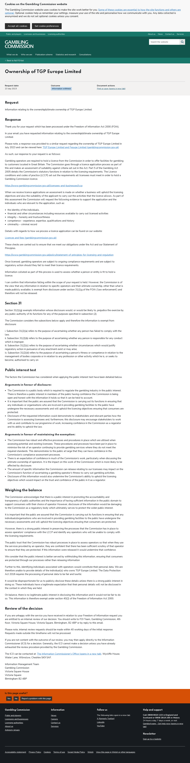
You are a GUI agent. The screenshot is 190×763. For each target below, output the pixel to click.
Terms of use (59, 752)
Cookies (47, 752)
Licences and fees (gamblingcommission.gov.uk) (31, 238)
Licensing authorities (56, 34)
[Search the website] (182, 42)
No (17, 698)
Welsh (90, 752)
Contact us (169, 34)
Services (180, 34)
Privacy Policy (35, 752)
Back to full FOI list (15, 60)
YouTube (101, 725)
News (160, 34)
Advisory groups (12, 730)
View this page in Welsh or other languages (115, 752)
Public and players (13, 34)
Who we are (26, 54)
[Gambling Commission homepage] (19, 47)
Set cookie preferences (47, 26)
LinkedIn (100, 722)
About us (151, 34)
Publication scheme (44, 54)
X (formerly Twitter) (106, 718)
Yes (9, 698)
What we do (12, 54)
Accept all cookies (17, 26)
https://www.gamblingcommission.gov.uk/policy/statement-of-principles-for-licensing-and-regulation (59, 255)
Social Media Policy (76, 752)
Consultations (85, 54)
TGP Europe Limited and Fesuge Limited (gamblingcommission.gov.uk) (81, 147)
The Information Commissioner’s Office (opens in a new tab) (69, 654)
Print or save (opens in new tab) (111, 88)
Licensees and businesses (34, 34)
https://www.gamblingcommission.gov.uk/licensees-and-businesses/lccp (43, 185)
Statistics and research (66, 54)
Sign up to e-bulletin (152, 739)
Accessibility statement (15, 752)
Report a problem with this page (36, 698)
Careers (54, 719)
